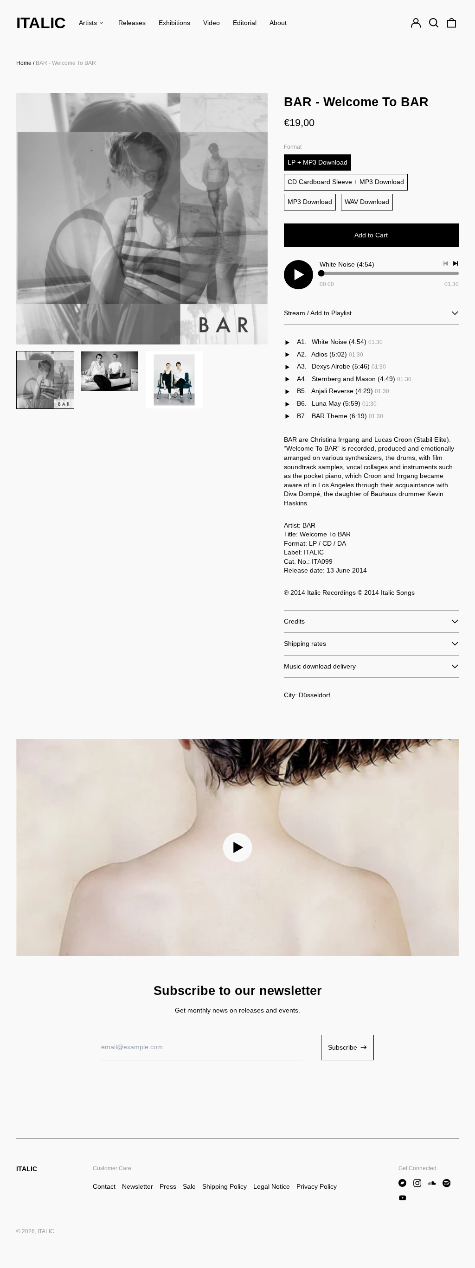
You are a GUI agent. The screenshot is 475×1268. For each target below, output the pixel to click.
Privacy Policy (316, 1186)
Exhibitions (174, 22)
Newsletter (137, 1186)
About (278, 22)
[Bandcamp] (402, 1183)
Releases (132, 22)
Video (211, 22)
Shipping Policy (224, 1186)
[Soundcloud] (432, 1183)
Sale (189, 1186)
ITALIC (41, 23)
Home (24, 63)
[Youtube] (402, 1198)
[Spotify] (447, 1183)
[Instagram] (417, 1183)
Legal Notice (271, 1186)
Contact (104, 1186)
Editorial (245, 22)
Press (168, 1186)
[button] (433, 23)
